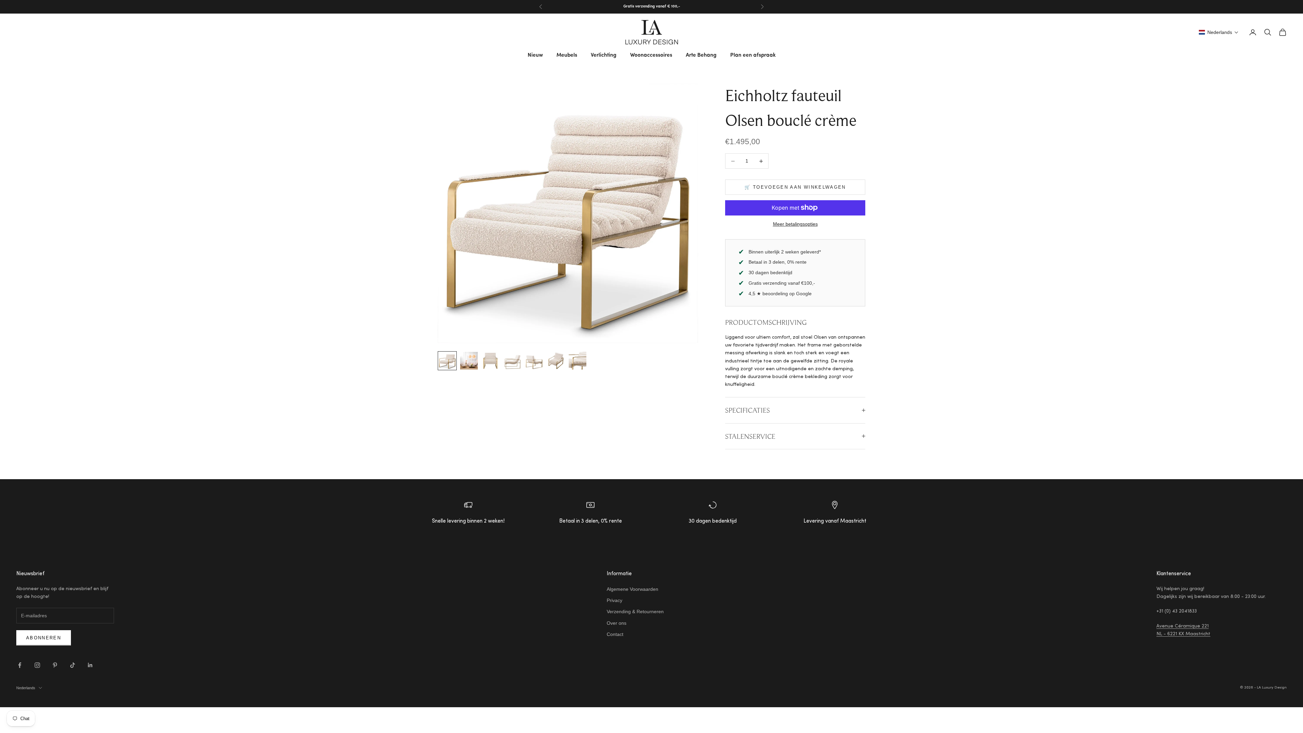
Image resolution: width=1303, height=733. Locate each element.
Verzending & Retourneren (635, 611)
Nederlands (25, 688)
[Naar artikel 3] (490, 360)
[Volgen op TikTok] (72, 665)
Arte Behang (701, 55)
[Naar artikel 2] (468, 360)
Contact (615, 634)
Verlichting (604, 55)
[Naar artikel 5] (534, 360)
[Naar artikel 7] (577, 360)
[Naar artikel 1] (447, 360)
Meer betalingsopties (795, 224)
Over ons (616, 623)
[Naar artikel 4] (512, 360)
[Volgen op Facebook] (19, 665)
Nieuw (535, 55)
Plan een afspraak (753, 55)
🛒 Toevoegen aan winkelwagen (795, 187)
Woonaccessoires (651, 55)
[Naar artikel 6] (555, 360)
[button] (1218, 32)
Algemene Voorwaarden (632, 589)
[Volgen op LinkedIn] (90, 665)
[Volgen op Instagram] (37, 665)
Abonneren (43, 637)
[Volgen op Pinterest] (55, 665)
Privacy (614, 600)
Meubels (566, 55)
